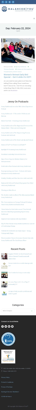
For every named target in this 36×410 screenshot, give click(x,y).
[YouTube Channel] (6, 2)
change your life (21, 69)
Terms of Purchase (7, 387)
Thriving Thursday (9, 69)
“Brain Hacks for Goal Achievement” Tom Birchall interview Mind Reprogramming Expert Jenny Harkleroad (16, 212)
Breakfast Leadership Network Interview (13, 154)
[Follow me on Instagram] (2, 2)
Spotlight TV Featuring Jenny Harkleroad (13, 149)
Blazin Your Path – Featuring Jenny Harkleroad (15, 121)
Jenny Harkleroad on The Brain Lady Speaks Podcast (17, 140)
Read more (14, 90)
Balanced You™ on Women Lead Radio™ (13, 145)
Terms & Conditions (7, 382)
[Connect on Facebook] (9, 2)
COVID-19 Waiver (6, 396)
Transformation (8, 71)
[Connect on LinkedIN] (13, 2)
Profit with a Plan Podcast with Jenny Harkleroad (16, 166)
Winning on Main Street (8, 190)
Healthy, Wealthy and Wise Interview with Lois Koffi (16, 178)
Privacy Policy (5, 377)
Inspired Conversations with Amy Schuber (14, 219)
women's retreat (17, 71)
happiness (29, 69)
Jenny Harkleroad (21, 66)
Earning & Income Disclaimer (10, 392)
